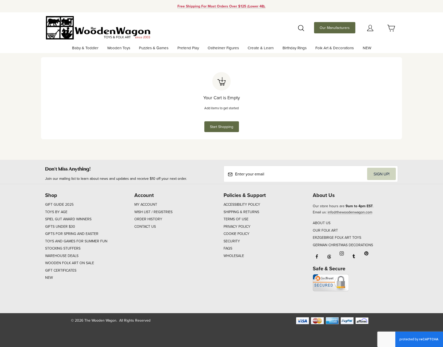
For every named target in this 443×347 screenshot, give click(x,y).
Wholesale (234, 255)
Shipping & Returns (241, 211)
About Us (321, 222)
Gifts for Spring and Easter (71, 233)
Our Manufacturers (335, 27)
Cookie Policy (236, 233)
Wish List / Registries (153, 211)
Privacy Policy (237, 226)
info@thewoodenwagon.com (350, 212)
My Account (145, 204)
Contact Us (145, 226)
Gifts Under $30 (60, 226)
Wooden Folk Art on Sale (69, 262)
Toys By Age (56, 211)
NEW (49, 277)
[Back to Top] (427, 315)
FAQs (228, 248)
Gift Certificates (60, 270)
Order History (148, 219)
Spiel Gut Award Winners (68, 219)
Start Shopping (221, 126)
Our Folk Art (325, 230)
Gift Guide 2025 (59, 204)
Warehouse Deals (61, 255)
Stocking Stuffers (62, 248)
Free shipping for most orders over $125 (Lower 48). (221, 6)
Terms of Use (236, 219)
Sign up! (382, 174)
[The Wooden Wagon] (97, 27)
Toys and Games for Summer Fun (76, 241)
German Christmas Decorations (343, 244)
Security (232, 241)
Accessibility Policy (242, 204)
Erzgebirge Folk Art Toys (337, 237)
